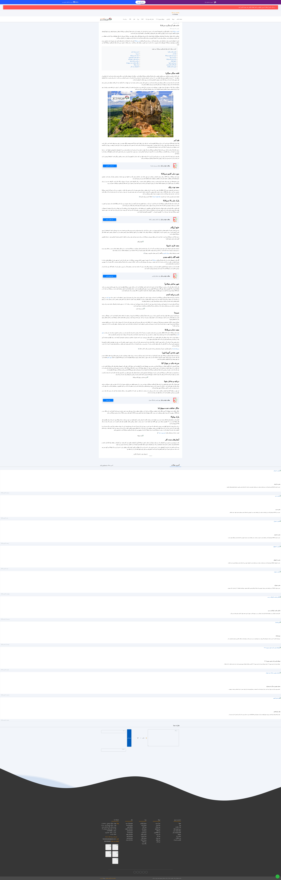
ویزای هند (144, 830)
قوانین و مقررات (177, 839)
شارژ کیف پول (140, 2)
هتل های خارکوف (129, 828)
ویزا (138, 19)
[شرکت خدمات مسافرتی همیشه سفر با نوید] (106, 19)
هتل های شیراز (129, 839)
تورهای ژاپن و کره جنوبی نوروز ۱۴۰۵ (272, 661)
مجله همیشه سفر (177, 830)
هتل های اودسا (129, 825)
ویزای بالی (144, 828)
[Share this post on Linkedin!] (145, 457)
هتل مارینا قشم (277, 711)
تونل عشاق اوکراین (156, 276)
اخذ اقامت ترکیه (109, 219)
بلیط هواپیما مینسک (156, 196)
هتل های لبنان (130, 830)
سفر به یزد (278, 509)
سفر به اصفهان (277, 560)
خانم (143, 738)
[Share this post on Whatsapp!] (138, 457)
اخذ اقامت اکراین (110, 165)
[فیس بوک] (146, 872)
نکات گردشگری (176, 23)
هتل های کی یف (129, 823)
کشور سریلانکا (176, 31)
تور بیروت (158, 834)
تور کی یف (158, 823)
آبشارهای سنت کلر (135, 66)
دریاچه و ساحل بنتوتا (134, 61)
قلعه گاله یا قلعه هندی (171, 64)
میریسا (137, 53)
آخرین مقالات (106, 465)
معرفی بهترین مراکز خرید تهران (273, 686)
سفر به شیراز (277, 534)
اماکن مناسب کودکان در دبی (274, 610)
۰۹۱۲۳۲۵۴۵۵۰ (175, 13)
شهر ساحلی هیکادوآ (172, 66)
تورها (173, 19)
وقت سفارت (178, 827)
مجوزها (179, 834)
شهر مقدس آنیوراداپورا (134, 57)
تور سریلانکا (137, 40)
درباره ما (125, 19)
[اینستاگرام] (143, 872)
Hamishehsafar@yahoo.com (109, 839)
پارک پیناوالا (136, 64)
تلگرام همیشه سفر (177, 832)
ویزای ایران (143, 825)
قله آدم (174, 53)
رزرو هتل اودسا (175, 348)
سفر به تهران (277, 585)
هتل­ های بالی (130, 832)
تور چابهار (158, 839)
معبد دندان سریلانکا (134, 55)
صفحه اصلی (179, 19)
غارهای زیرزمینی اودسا (155, 165)
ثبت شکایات (178, 838)
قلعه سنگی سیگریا (172, 51)
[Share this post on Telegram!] (136, 457)
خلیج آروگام (173, 61)
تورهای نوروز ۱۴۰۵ (160, 19)
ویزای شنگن (143, 834)
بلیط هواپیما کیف (109, 276)
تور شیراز (108, 400)
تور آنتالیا (158, 830)
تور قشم (158, 841)
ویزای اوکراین (143, 823)
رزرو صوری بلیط (177, 828)
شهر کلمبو (109, 357)
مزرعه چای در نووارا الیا (133, 59)
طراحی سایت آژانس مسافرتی (110, 878)
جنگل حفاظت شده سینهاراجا (132, 63)
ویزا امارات (143, 832)
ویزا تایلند (144, 827)
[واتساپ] (134, 872)
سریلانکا (154, 260)
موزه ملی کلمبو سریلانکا (170, 55)
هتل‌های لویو (130, 827)
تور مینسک (158, 827)
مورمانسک (278, 635)
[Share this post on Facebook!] (143, 457)
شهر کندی (108, 297)
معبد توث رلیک (173, 57)
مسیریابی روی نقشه (111, 836)
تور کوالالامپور (157, 832)
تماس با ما (178, 836)
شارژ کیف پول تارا (150, 19)
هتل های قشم (130, 838)
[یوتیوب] (137, 872)
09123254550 (107, 841)
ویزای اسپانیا (143, 839)
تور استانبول (157, 828)
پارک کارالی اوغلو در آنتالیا (154, 219)
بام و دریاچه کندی (135, 51)
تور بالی (158, 836)
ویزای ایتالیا (144, 838)
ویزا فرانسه (143, 836)
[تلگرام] (140, 872)
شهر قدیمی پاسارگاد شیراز (154, 400)
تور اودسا (158, 825)
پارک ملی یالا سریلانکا (171, 59)
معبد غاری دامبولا (172, 63)
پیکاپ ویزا (144, 843)
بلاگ (130, 19)
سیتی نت (101, 878)
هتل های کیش (130, 836)
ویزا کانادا (144, 841)
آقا (137, 738)
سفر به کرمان (277, 484)
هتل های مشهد (129, 834)
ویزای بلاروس (166, 253)
